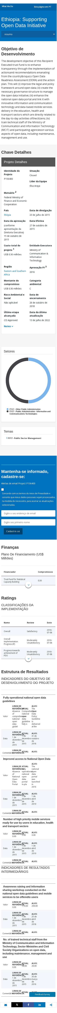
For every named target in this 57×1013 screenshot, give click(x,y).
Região (8, 266)
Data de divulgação (41, 210)
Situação (35, 170)
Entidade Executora (41, 245)
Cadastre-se (13, 531)
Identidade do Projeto (12, 172)
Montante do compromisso (11, 282)
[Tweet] (17, 1004)
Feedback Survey (42, 994)
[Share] (28, 1004)
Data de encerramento (38, 296)
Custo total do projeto (12, 247)
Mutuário (10, 192)
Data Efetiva (37, 220)
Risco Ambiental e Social (14, 296)
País (6, 210)
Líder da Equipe (38, 181)
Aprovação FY (38, 267)
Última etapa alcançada (11, 314)
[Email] (5, 1005)
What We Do (7, 6)
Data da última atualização (38, 314)
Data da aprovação (15, 220)
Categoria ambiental (35, 282)
